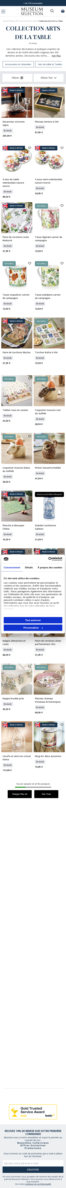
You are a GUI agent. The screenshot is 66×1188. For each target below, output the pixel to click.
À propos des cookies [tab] (50, 567)
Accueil (5, 21)
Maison (13, 21)
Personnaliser (31, 627)
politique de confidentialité (38, 1184)
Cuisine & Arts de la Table (27, 21)
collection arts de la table (51, 21)
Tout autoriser (33, 620)
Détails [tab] (29, 567)
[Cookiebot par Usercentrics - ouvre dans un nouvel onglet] (48, 559)
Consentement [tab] (12, 567)
